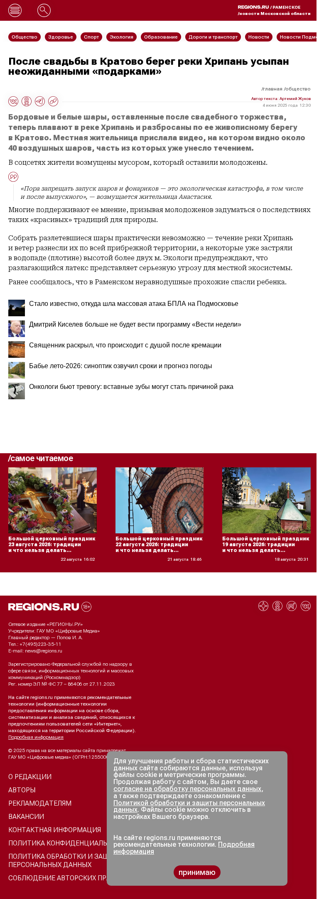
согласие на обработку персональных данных (187, 789)
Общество (298, 89)
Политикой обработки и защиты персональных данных (189, 806)
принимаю (197, 872)
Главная (272, 89)
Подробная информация (36, 737)
